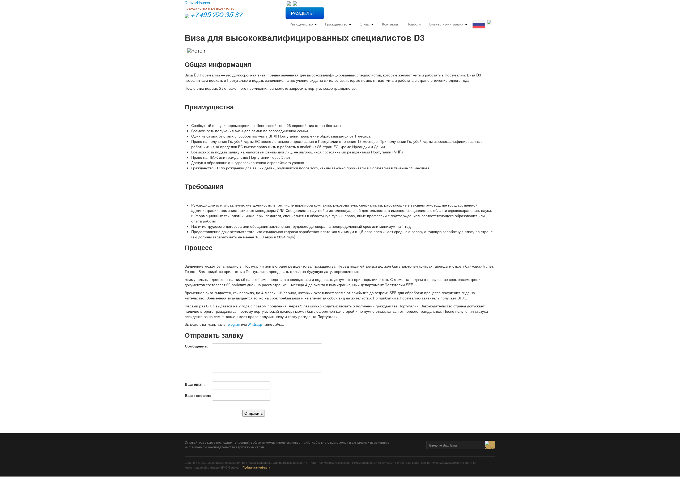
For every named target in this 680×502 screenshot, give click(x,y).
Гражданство (336, 24)
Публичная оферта (256, 467)
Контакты (390, 24)
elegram (233, 324)
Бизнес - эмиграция (447, 24)
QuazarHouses (197, 2)
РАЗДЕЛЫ (303, 13)
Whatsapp (255, 324)
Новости (413, 24)
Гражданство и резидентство (210, 8)
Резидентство (302, 24)
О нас (365, 24)
